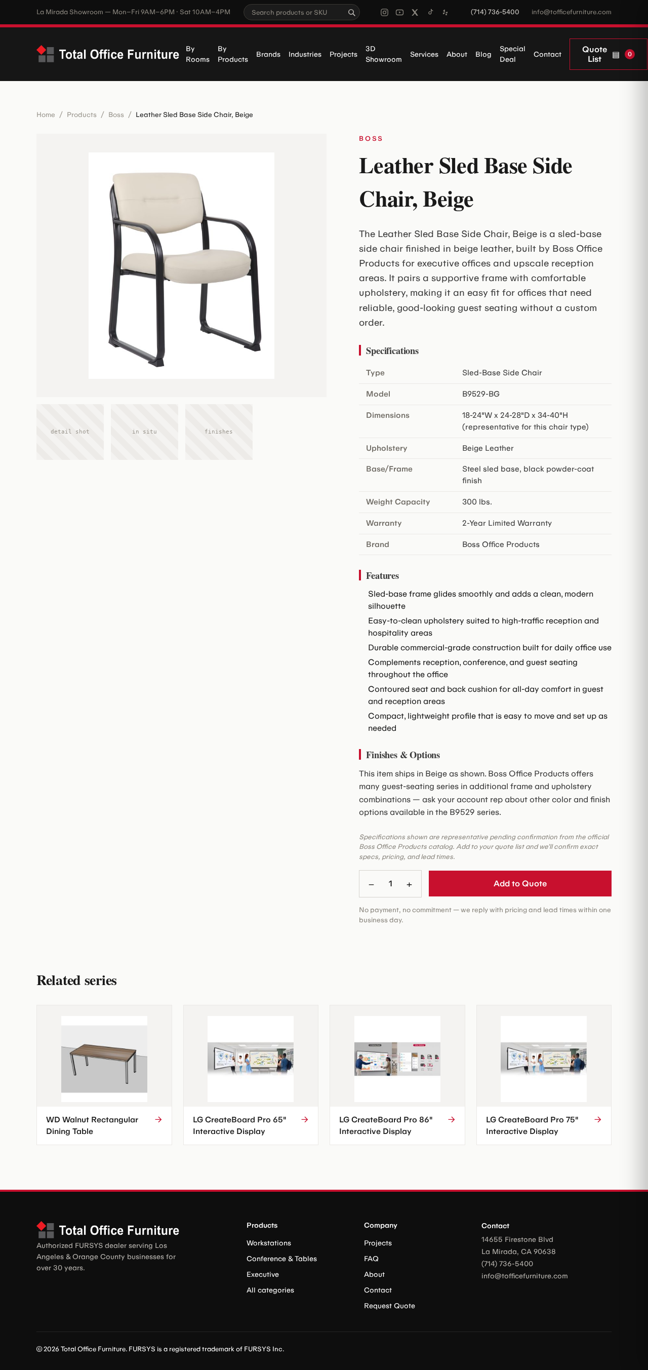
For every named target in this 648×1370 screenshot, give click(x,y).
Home (45, 114)
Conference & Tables (282, 1259)
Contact (547, 54)
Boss (116, 114)
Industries (305, 54)
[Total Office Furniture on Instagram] (384, 12)
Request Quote (389, 1306)
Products (82, 114)
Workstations (269, 1243)
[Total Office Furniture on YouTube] (399, 12)
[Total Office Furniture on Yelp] (445, 12)
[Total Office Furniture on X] (415, 12)
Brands (268, 54)
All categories (270, 1290)
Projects (343, 54)
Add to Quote (520, 883)
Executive (263, 1274)
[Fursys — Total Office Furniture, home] (111, 54)
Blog (483, 54)
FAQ (371, 1259)
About (457, 54)
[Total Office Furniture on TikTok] (430, 12)
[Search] (351, 12)
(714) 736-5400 (495, 12)
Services (424, 54)
